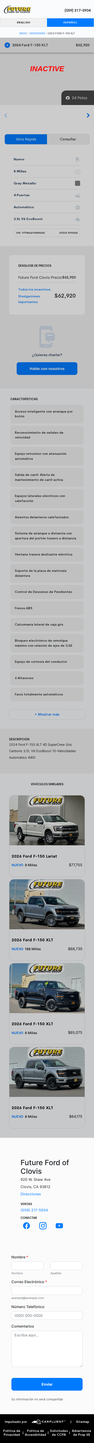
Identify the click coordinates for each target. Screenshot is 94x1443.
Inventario (37, 33)
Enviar (47, 1384)
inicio (23, 33)
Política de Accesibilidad (35, 1433)
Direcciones (31, 1194)
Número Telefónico (27, 1306)
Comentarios (22, 1326)
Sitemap (79, 1422)
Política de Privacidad (11, 1433)
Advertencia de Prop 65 (81, 1433)
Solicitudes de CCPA (59, 1433)
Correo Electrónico (29, 1281)
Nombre (19, 1257)
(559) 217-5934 (78, 10)
